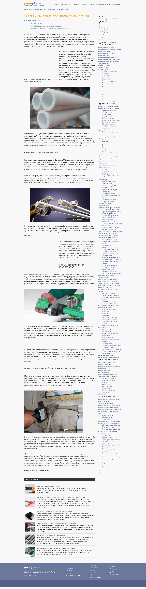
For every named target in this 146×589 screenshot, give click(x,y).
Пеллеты (105, 154)
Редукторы (105, 174)
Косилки (104, 382)
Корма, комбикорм (108, 380)
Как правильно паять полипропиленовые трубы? (56, 548)
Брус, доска (106, 140)
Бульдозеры (106, 79)
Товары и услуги (105, 4)
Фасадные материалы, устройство (109, 460)
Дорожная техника (108, 83)
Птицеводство (104, 372)
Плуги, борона (107, 388)
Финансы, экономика (106, 40)
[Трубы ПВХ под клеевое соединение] (30, 539)
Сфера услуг (103, 30)
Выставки (77, 4)
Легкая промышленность (107, 166)
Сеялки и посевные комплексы (108, 391)
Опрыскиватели (107, 386)
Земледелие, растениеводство (109, 366)
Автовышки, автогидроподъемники (109, 74)
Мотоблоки (106, 384)
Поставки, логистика (106, 26)
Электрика (102, 327)
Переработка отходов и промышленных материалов (108, 234)
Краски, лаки (106, 313)
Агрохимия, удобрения (107, 362)
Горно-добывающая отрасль (109, 108)
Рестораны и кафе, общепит (111, 38)
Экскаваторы (106, 99)
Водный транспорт (105, 51)
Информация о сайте (73, 575)
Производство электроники (111, 345)
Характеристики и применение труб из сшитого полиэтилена (61, 497)
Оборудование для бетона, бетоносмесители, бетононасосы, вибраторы (111, 427)
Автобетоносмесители (109, 71)
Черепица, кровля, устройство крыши (108, 468)
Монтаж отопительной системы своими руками (50, 28)
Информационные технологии (109, 19)
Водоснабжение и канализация (109, 405)
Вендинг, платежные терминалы (109, 33)
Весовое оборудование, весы (109, 106)
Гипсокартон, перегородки (111, 439)
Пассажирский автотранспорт (109, 59)
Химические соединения (110, 325)
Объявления (93, 4)
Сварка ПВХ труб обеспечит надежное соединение (56, 523)
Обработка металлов (109, 200)
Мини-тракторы (104, 370)
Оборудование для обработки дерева (108, 149)
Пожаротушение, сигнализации (109, 421)
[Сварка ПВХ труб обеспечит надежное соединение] (30, 527)
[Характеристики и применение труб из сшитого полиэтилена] (30, 502)
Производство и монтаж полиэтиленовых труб (55, 511)
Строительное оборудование (109, 423)
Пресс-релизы (66, 4)
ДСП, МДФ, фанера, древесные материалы (109, 143)
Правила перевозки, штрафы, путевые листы (109, 62)
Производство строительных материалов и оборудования (109, 282)
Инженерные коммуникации (108, 407)
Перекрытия (106, 447)
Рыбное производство (109, 271)
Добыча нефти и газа (109, 218)
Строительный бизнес (106, 473)
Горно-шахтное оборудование (107, 115)
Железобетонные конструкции (108, 442)
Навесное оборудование (107, 57)
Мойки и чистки (107, 36)
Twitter (114, 566)
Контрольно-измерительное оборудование (109, 159)
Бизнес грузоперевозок (107, 47)
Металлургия (103, 180)
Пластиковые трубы (62, 10)
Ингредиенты (36, 24)
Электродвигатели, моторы (111, 136)
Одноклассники (117, 572)
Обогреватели (107, 417)
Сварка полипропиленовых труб (49, 486)
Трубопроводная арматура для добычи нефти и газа (111, 228)
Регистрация (70, 568)
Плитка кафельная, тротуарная (108, 450)
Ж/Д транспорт (104, 55)
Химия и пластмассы (106, 307)
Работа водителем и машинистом (106, 66)
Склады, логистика (105, 287)
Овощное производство (110, 253)
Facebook (115, 569)
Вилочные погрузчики (109, 81)
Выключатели (106, 329)
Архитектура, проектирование (109, 399)
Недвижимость (104, 24)
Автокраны (105, 77)
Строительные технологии (108, 471)
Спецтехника (103, 69)
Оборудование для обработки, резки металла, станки (111, 196)
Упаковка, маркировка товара (109, 305)
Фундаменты (106, 463)
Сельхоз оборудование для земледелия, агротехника (108, 375)
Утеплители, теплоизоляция (111, 457)
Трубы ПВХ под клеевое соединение (51, 535)
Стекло (104, 323)
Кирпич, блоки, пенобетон (111, 445)
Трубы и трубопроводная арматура (42, 10)
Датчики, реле (106, 331)
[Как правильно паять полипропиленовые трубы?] (30, 551)
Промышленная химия (109, 319)
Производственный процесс (108, 279)
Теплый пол (106, 419)
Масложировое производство (107, 246)
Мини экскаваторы (108, 91)
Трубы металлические (109, 303)
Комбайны (102, 368)
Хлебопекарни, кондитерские (112, 273)
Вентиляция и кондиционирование (106, 402)
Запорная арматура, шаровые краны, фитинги (110, 294)
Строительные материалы (108, 431)
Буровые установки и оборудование (109, 111)
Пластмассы (106, 315)
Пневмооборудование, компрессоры (107, 276)
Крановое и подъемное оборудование (107, 163)
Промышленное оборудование (109, 285)
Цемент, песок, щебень (110, 465)
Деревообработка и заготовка (109, 138)
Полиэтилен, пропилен (109, 317)
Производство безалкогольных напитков (111, 256)
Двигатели (102, 130)
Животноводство (105, 364)
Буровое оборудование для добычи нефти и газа (111, 213)
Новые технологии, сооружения (110, 409)
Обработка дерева (108, 152)
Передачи (105, 170)
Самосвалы (105, 95)
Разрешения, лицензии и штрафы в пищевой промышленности (110, 267)
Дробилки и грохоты (109, 122)
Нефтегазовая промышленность (110, 208)
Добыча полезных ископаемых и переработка (111, 119)
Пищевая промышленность (108, 237)
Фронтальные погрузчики (110, 97)
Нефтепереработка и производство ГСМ (109, 220)
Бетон (104, 433)
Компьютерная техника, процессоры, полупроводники (110, 335)
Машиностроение (105, 168)
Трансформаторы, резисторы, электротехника (111, 348)
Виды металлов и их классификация (109, 183)
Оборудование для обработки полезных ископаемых (109, 126)
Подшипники (106, 172)
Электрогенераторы (106, 355)
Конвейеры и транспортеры (108, 156)
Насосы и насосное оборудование (105, 205)
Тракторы (102, 394)
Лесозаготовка (107, 146)
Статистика (117, 4)
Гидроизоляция (107, 437)
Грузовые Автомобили (107, 53)
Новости (57, 4)
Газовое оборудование (110, 216)
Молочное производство (110, 249)
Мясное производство (109, 251)
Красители (105, 311)
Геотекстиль (106, 435)
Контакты (69, 573)
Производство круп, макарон (112, 259)
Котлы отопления (108, 415)
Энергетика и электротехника (109, 357)
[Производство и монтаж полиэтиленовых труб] (30, 515)
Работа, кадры (104, 28)
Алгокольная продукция (110, 239)
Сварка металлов (108, 202)
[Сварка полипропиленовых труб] (30, 489)
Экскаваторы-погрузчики (110, 101)
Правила (69, 570)
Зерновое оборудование (110, 378)
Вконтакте (115, 574)
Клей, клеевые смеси (109, 309)
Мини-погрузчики (108, 93)
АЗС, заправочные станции (111, 210)
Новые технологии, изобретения (110, 231)
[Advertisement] (41, 63)
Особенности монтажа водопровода (46, 26)
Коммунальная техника (110, 85)
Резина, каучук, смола (109, 321)
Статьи (84, 4)
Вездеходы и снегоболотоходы (110, 49)
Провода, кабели (107, 343)
